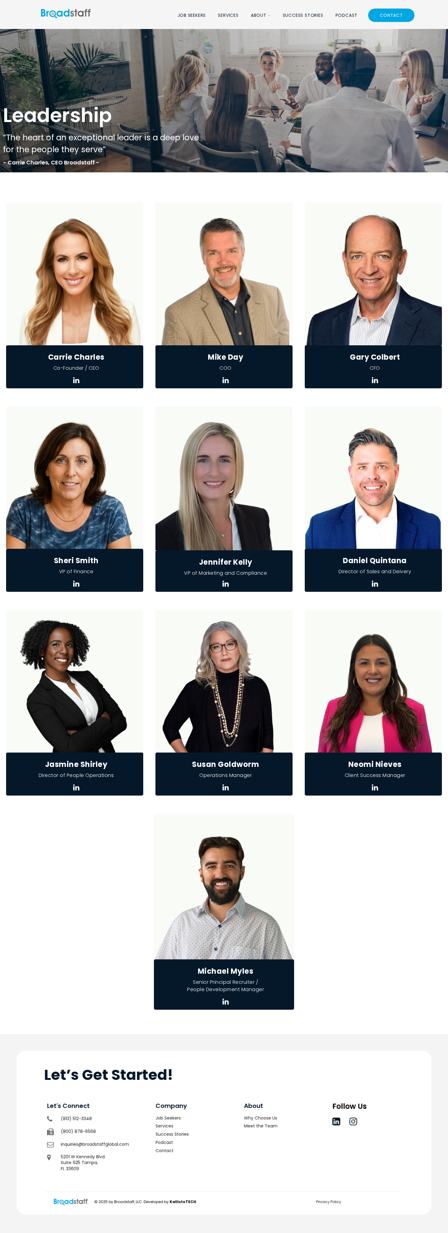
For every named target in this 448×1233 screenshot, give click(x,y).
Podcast (347, 15)
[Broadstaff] (66, 25)
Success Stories (303, 15)
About (258, 15)
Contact (391, 15)
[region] (224, 100)
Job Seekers (192, 15)
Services (228, 15)
